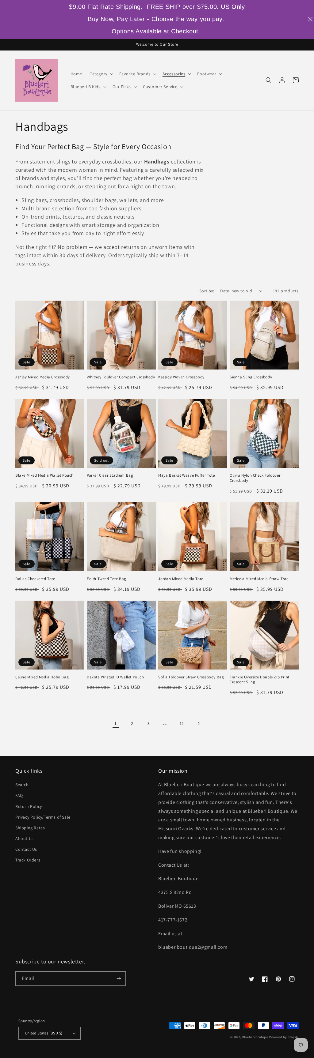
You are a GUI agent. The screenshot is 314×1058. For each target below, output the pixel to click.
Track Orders (27, 860)
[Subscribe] (118, 978)
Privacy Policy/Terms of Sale (43, 817)
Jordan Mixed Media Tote (180, 578)
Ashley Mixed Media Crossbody (42, 377)
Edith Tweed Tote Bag (106, 578)
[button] (101, 73)
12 (182, 723)
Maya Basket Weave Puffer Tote (186, 475)
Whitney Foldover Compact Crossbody (121, 377)
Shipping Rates (30, 828)
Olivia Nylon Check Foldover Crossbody (255, 478)
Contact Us (26, 849)
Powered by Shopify (284, 1037)
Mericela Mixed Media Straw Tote (259, 578)
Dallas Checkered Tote (35, 578)
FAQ (19, 795)
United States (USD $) (43, 1033)
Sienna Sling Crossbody (251, 377)
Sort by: (206, 291)
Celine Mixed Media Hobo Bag (42, 677)
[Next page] (198, 723)
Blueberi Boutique (255, 1037)
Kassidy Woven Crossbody (181, 377)
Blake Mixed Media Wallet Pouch (44, 475)
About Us (24, 838)
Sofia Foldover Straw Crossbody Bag (191, 677)
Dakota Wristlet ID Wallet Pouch (115, 677)
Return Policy (28, 806)
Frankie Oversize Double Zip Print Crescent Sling (259, 680)
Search (22, 784)
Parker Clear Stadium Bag (110, 475)
